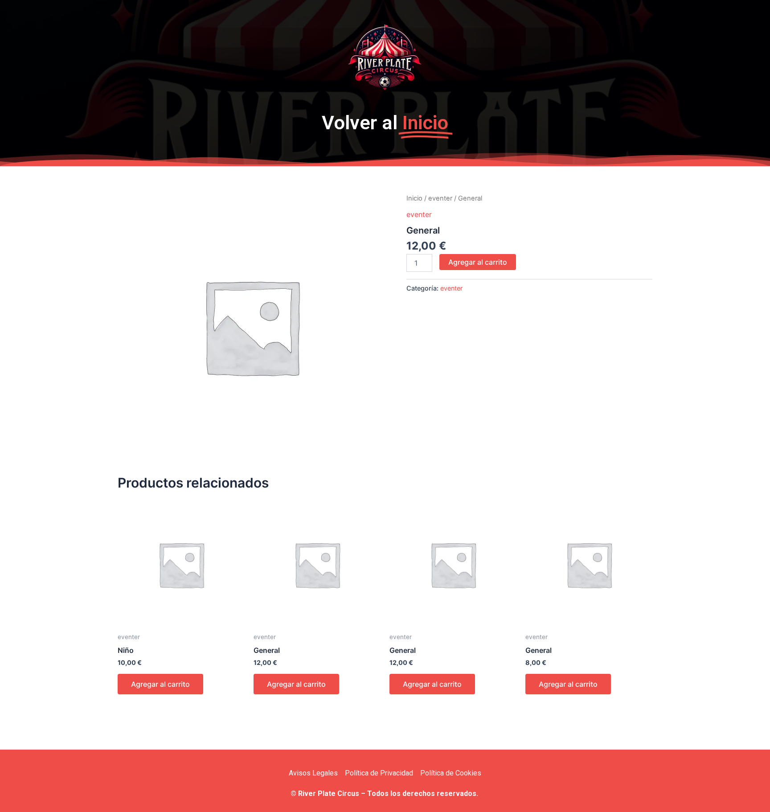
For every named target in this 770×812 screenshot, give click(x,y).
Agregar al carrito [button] (160, 684)
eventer (440, 198)
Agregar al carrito (477, 262)
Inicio (414, 198)
